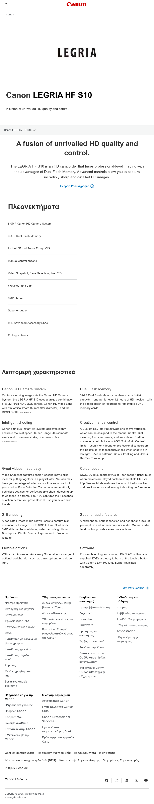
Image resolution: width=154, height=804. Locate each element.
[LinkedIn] (126, 780)
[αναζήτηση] (6, 5)
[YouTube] (146, 780)
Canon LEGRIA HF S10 (17, 130)
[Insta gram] (116, 780)
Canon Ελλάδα (15, 779)
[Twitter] (136, 780)
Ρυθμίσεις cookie (16, 768)
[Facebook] (106, 780)
